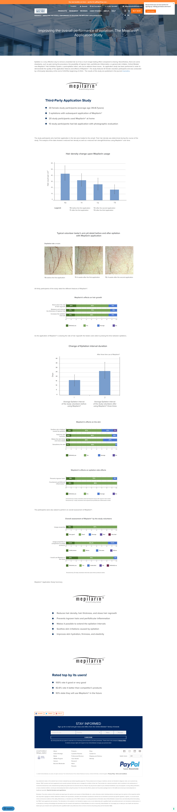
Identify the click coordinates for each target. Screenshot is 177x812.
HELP (114, 11)
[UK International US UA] (133, 15)
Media (55, 756)
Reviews (83, 11)
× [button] (173, 3)
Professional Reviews (77, 756)
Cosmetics (126, 71)
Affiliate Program (58, 758)
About (106, 11)
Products (62, 11)
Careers (55, 761)
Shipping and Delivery (95, 756)
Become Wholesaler (59, 763)
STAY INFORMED (88, 724)
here (111, 805)
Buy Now (137, 11)
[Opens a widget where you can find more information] (8, 808)
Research (73, 11)
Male (108, 733)
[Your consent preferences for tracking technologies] (174, 809)
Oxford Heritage (58, 753)
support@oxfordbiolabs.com (133, 6)
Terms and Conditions (121, 774)
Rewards (84, 6)
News (73, 763)
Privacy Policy (111, 774)
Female (120, 733)
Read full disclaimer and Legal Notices (56, 790)
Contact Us (92, 753)
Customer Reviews (76, 753)
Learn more (150, 11)
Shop (90, 751)
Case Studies (95, 11)
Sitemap (91, 758)
